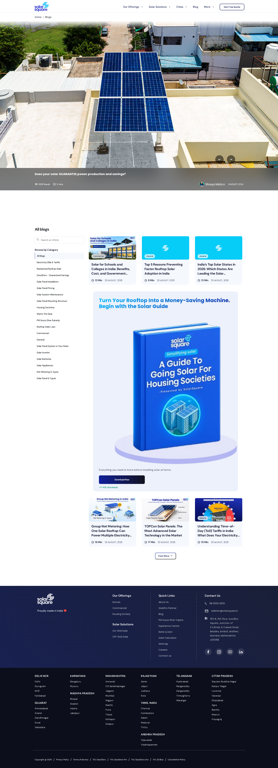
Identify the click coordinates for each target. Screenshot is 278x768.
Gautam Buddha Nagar (224, 681)
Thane (109, 714)
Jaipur (144, 686)
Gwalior (74, 703)
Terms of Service (80, 759)
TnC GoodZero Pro (118, 759)
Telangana (184, 676)
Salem (144, 717)
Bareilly (216, 709)
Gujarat (41, 703)
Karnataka (78, 676)
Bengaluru (75, 681)
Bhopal (74, 698)
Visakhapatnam (149, 744)
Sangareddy (183, 690)
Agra (214, 705)
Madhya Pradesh (82, 693)
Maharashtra (116, 676)
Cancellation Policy (176, 759)
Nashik (109, 705)
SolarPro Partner (167, 608)
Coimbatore (147, 713)
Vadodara (40, 727)
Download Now (122, 479)
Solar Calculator (167, 637)
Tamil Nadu (149, 703)
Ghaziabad (217, 700)
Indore (73, 708)
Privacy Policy (62, 759)
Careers (163, 649)
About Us (164, 602)
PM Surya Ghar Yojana (171, 620)
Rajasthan (149, 676)
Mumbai (110, 695)
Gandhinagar (42, 717)
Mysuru (74, 686)
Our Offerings (131, 7)
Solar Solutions (158, 7)
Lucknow (216, 690)
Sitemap (163, 643)
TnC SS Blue (158, 759)
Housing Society (121, 614)
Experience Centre (169, 626)
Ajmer (144, 681)
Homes (116, 602)
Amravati (110, 681)
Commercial (119, 608)
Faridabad (40, 695)
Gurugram (40, 686)
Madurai (145, 722)
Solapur (110, 723)
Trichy (144, 727)
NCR (37, 690)
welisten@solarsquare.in (224, 610)
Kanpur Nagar (219, 686)
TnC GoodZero (99, 759)
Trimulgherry (183, 695)
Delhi (37, 681)
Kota (143, 695)
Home (38, 17)
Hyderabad (182, 681)
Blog (195, 7)
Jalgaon (110, 690)
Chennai (145, 708)
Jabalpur (75, 713)
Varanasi (216, 695)
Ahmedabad (41, 708)
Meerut (216, 714)
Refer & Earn (165, 632)
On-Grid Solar (120, 630)
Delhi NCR (42, 676)
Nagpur (110, 700)
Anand (38, 713)
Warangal (181, 700)
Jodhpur (145, 690)
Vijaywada (146, 740)
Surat (38, 722)
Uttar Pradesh (222, 676)
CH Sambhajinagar (115, 686)
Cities (179, 7)
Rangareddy (183, 686)
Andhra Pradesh (153, 734)
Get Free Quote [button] (232, 6)
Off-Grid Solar (120, 636)
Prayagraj (217, 719)
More (207, 7)
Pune (108, 709)
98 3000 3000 (217, 603)
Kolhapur (110, 719)
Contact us (165, 655)
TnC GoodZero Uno (139, 759)
